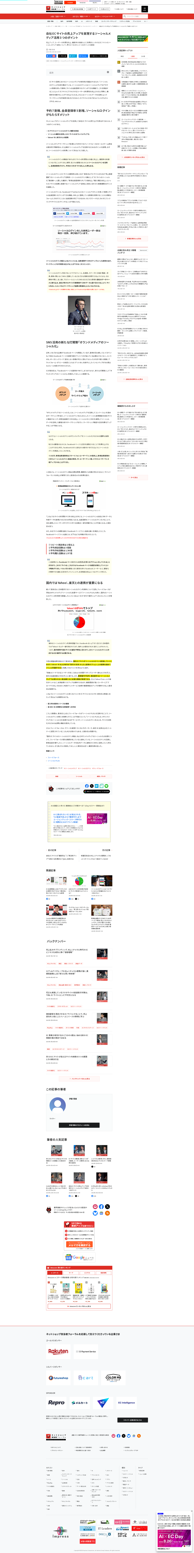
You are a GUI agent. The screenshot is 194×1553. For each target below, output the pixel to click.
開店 (78, 1501)
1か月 (143, 56)
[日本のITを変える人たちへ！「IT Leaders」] (105, 1529)
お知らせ (125, 1477)
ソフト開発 (111, 1)
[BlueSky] (95, 1213)
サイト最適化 (50, 1486)
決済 (48, 1506)
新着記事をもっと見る (134, 239)
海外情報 (69, 21)
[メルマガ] (95, 1206)
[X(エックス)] (107, 1206)
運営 (108, 1491)
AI (82, 21)
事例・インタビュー (128, 1488)
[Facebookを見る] (118, 1436)
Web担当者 (82, 2)
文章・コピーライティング (96, 1490)
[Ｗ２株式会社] (103, 1403)
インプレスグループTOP (131, 1450)
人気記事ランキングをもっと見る (134, 157)
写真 (48, 1491)
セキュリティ (50, 1501)
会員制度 (64, 1483)
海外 (61, 21)
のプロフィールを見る (79, 1125)
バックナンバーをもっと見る (81, 1079)
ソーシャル (65, 1479)
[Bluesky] (129, 1436)
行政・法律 (94, 1506)
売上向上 (49, 1483)
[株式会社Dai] (86, 1377)
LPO (93, 1483)
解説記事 (142, 1470)
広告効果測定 (81, 1491)
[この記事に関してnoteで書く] (101, 786)
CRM (78, 1483)
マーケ (71, 1273)
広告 (78, 1479)
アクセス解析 (110, 1483)
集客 (96, 21)
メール (49, 1479)
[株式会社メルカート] (80, 1403)
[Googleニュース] (101, 1213)
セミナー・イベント (128, 1474)
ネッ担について (119, 9)
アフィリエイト (137, 21)
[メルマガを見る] (113, 1436)
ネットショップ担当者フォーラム (55, 9)
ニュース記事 (143, 1474)
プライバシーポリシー (57, 1450)
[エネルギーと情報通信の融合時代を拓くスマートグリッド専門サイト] (122, 1529)
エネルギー (107, 3)
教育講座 (117, 3)
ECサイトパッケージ (96, 1501)
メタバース (89, 21)
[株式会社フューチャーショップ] (58, 1377)
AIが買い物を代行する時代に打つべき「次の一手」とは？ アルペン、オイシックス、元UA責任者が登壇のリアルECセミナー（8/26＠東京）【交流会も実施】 (174, 1518)
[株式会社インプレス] (61, 1532)
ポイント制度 (95, 1486)
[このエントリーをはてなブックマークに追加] (96, 786)
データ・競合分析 (81, 1486)
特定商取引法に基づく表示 (83, 1450)
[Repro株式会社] (56, 1403)
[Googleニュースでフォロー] (134, 1436)
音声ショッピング (96, 1479)
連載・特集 (50, 21)
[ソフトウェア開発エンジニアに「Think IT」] (105, 1523)
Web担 (81, 1212)
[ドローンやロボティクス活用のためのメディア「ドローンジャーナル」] (122, 1535)
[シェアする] (87, 786)
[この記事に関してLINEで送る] (106, 786)
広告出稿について (132, 9)
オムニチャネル (66, 1501)
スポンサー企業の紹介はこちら (133, 1420)
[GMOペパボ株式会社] (113, 1377)
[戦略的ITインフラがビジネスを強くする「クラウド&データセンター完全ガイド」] (88, 1523)
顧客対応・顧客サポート (67, 1496)
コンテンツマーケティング (108, 21)
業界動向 (79, 1506)
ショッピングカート (112, 1501)
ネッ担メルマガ (105, 9)
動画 (63, 1491)
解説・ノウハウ (127, 1481)
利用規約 (127, 1447)
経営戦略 (104, 1273)
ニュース (125, 1470)
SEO (108, 1475)
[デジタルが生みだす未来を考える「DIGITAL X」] (105, 1535)
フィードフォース (53, 757)
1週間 (133, 56)
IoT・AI (116, 1)
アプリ (108, 1479)
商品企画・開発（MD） (96, 1496)
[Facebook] (101, 1206)
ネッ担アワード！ (91, 9)
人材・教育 (109, 1496)
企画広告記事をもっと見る (134, 379)
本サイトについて (56, 1447)
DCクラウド (122, 1)
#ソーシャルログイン (84, 768)
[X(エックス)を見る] (123, 1436)
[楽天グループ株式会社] (58, 1351)
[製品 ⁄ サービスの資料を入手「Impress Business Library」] (88, 1535)
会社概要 (102, 1450)
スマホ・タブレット (67, 1486)
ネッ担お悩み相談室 (77, 9)
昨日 (122, 56)
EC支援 (123, 3)
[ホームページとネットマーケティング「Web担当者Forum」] (122, 1523)
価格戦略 (49, 1496)
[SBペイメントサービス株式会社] (86, 1351)
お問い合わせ (104, 1447)
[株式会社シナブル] (126, 1403)
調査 (108, 1506)
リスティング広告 (125, 21)
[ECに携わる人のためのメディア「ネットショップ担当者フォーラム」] (139, 1529)
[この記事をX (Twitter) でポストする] (92, 786)
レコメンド (109, 1486)
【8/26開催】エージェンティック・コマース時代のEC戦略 (67, 61)
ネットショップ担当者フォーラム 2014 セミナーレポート (83, 26)
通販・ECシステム (67, 1506)
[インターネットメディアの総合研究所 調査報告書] (139, 1523)
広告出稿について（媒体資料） (84, 1447)
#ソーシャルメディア (70, 768)
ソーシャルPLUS (54, 760)
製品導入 (95, 2)
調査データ (126, 1484)
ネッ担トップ (49, 26)
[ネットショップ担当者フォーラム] (56, 1438)
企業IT (105, 1)
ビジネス (87, 1273)
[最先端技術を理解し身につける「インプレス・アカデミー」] (139, 1535)
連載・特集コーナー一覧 (61, 26)
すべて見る (134, 477)
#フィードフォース (97, 768)
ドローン (112, 3)
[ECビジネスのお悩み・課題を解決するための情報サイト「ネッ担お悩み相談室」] (88, 1542)
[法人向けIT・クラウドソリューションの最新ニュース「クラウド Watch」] (88, 1529)
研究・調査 (128, 1)
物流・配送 (80, 1496)
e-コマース (54, 1273)
